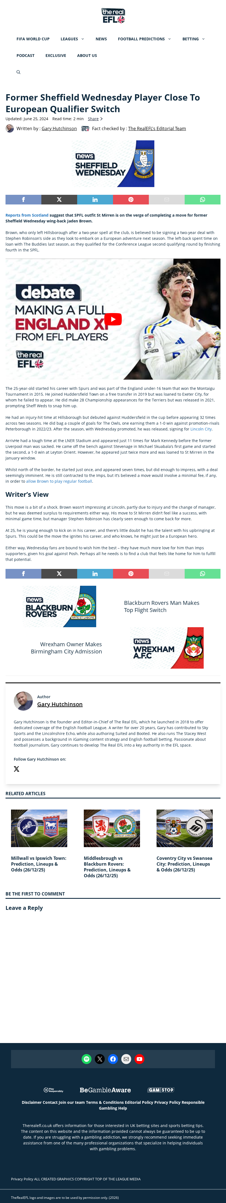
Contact (50, 1102)
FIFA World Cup (33, 38)
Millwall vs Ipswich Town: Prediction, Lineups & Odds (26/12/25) (38, 864)
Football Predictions (141, 38)
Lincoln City (201, 429)
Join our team (72, 1102)
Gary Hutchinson (60, 704)
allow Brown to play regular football (59, 481)
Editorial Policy (139, 1102)
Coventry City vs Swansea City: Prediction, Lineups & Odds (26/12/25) (184, 864)
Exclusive (55, 55)
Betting (190, 38)
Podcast (25, 55)
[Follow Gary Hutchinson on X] (16, 769)
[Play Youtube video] (113, 319)
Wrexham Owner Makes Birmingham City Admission (66, 647)
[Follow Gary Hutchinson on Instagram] (27, 769)
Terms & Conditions (105, 1102)
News (101, 38)
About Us (87, 55)
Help (122, 1108)
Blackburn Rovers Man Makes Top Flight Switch (162, 606)
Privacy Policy (167, 1102)
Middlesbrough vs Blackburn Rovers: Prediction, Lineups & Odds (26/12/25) (107, 866)
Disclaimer (32, 1102)
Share (93, 118)
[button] (18, 72)
